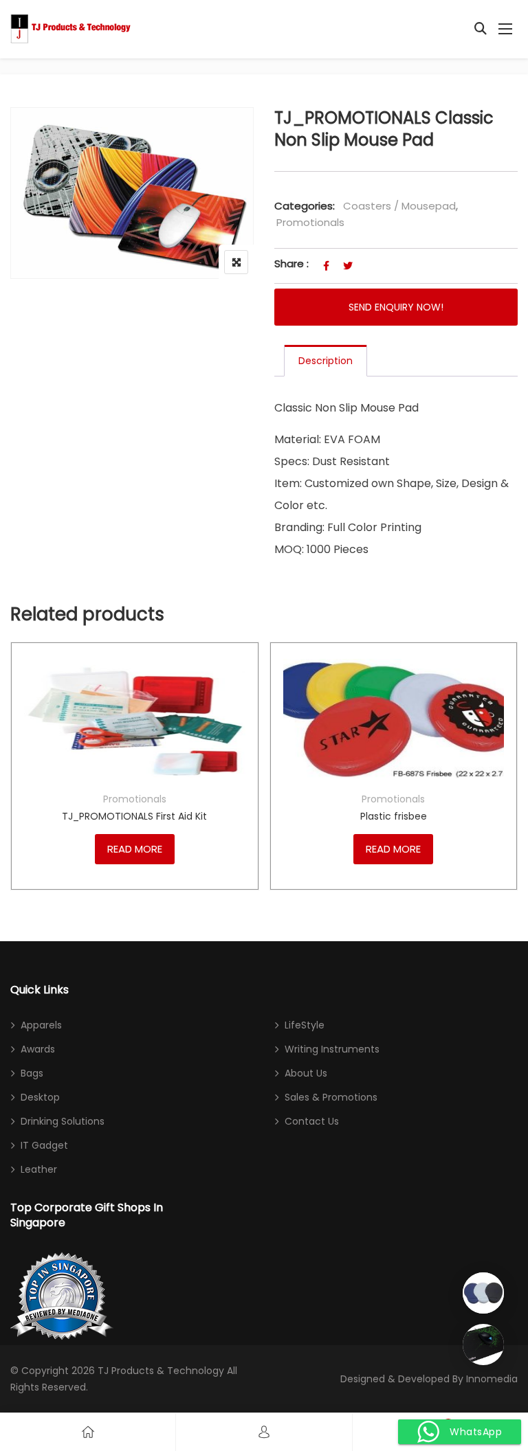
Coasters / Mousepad (399, 206)
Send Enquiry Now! (396, 307)
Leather (39, 1169)
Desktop (40, 1097)
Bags (32, 1073)
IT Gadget (44, 1145)
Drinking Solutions (62, 1121)
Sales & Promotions (331, 1097)
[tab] (325, 360)
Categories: (304, 206)
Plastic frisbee (393, 816)
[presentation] (20, 787)
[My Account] (264, 1432)
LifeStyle (304, 1025)
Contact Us (312, 1121)
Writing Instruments (332, 1049)
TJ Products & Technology (161, 1370)
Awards (38, 1049)
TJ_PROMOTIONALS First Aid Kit (134, 816)
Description (325, 361)
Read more (134, 849)
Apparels (41, 1025)
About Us (306, 1073)
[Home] (88, 1432)
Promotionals (310, 222)
